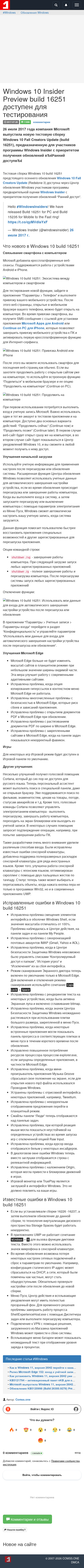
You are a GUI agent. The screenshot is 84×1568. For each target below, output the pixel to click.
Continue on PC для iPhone (23, 328)
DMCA (75, 1562)
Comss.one (22, 1399)
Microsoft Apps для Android (43, 323)
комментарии (41, 122)
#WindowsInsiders (32, 206)
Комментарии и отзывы (29, 1519)
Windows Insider (52, 192)
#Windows (9, 12)
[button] (15, 1530)
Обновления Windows (35, 12)
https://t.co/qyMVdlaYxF (28, 221)
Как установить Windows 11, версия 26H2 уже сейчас (46, 1376)
